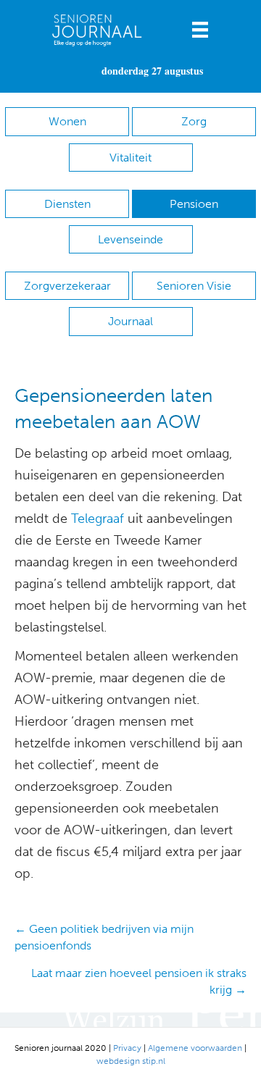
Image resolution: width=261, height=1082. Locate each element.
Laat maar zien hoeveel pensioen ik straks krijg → (138, 981)
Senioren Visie (194, 286)
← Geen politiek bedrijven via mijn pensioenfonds (104, 937)
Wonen (67, 121)
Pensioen (194, 204)
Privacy (127, 1048)
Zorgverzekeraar (67, 286)
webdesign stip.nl (130, 1061)
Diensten (67, 204)
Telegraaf (97, 519)
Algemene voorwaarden (195, 1048)
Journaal (130, 321)
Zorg (194, 121)
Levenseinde (130, 239)
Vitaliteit (130, 157)
